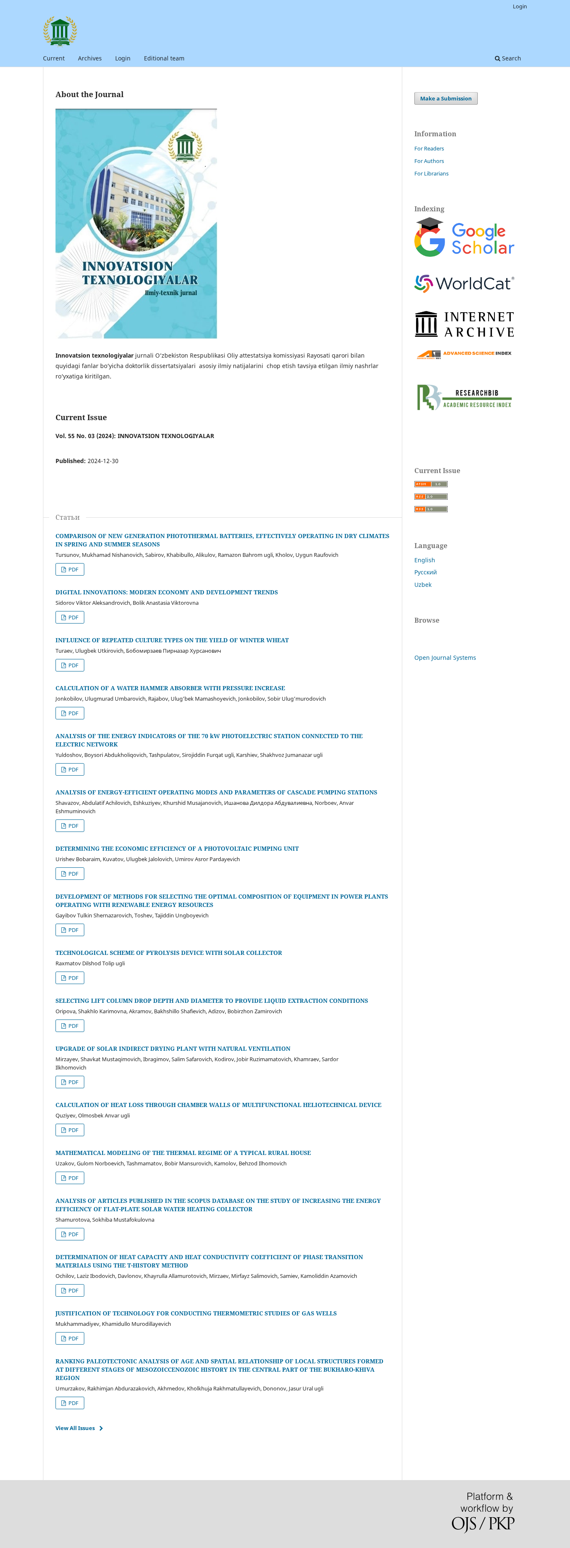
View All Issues (75, 1428)
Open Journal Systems (445, 657)
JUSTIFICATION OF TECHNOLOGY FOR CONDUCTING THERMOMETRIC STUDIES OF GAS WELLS (196, 1313)
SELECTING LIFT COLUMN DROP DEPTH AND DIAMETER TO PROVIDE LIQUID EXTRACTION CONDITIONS (211, 1000)
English (424, 560)
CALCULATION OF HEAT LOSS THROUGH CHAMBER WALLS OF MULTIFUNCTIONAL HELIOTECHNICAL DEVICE (218, 1105)
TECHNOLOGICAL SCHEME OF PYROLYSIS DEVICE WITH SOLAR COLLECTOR (168, 953)
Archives (90, 58)
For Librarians (431, 173)
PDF (72, 569)
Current (54, 58)
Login (123, 58)
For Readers (429, 148)
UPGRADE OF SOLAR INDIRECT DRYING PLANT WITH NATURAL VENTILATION (172, 1048)
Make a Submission (446, 98)
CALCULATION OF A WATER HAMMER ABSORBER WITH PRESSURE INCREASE (170, 688)
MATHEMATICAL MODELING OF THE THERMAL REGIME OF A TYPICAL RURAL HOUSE (183, 1153)
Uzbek (422, 585)
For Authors (429, 161)
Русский (425, 572)
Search (510, 58)
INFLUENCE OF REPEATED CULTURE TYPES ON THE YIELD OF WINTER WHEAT (172, 640)
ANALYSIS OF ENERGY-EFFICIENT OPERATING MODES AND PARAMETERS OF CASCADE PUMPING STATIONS (216, 792)
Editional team (164, 58)
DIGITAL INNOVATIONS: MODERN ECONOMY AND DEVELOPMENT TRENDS (166, 592)
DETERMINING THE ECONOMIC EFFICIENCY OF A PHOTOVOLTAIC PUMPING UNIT (177, 848)
